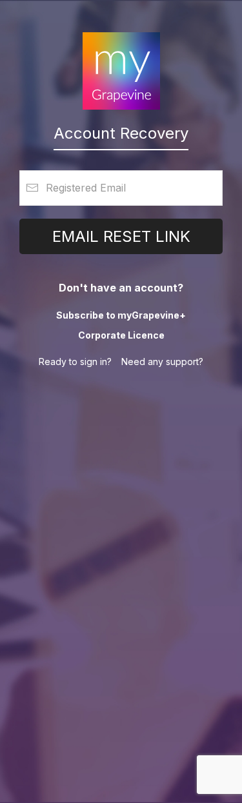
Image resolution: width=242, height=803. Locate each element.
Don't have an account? (121, 287)
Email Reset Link (121, 236)
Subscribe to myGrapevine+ (121, 315)
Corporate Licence (121, 335)
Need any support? (162, 361)
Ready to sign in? (75, 361)
